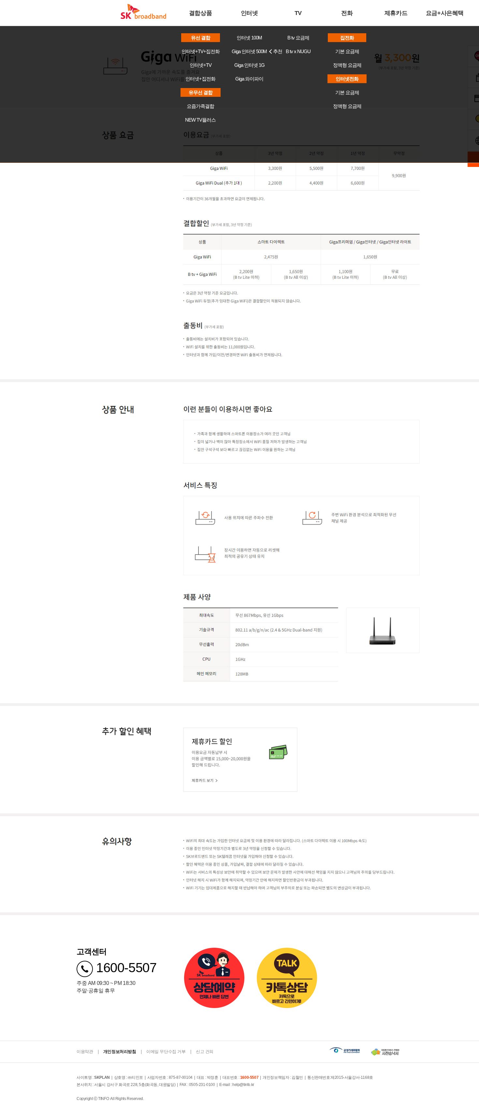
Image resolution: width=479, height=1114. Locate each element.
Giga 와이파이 (249, 79)
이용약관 (85, 1051)
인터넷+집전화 (200, 79)
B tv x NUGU (298, 51)
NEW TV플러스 (200, 120)
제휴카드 (396, 13)
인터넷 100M (249, 37)
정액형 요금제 (347, 65)
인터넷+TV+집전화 (200, 51)
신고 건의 (204, 1051)
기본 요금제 (347, 51)
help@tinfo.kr (243, 1084)
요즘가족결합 (200, 106)
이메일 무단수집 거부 (166, 1051)
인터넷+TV (200, 65)
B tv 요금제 (298, 37)
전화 (347, 13)
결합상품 (200, 13)
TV (298, 13)
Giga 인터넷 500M (253, 51)
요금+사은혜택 (445, 13)
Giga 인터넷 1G (249, 65)
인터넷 (249, 13)
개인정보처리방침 (119, 1051)
